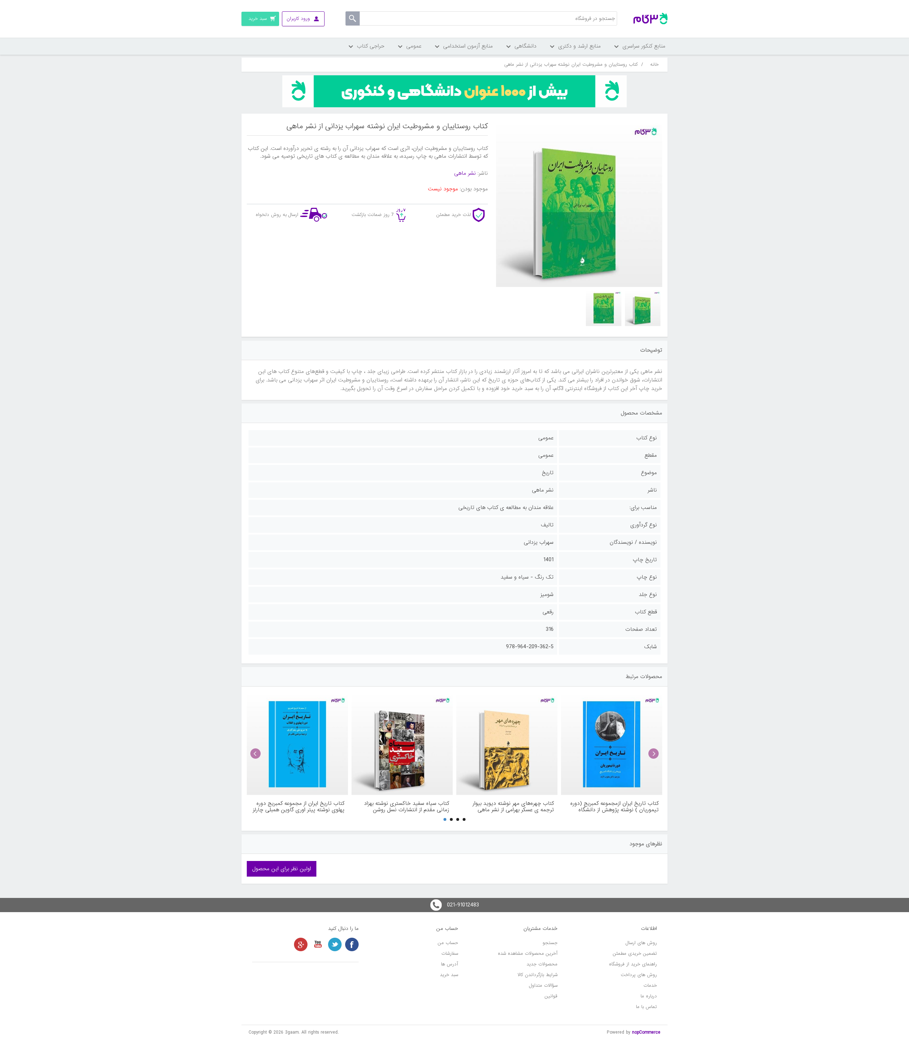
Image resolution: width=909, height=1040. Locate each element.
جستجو (550, 942)
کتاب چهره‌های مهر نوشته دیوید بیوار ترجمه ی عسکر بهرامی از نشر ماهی (513, 806)
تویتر (335, 944)
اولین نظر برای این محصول (281, 869)
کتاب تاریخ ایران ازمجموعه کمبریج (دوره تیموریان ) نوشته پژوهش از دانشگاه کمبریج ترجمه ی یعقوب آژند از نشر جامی (612, 806)
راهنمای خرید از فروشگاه (633, 964)
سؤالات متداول (543, 985)
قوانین (551, 996)
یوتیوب (318, 944)
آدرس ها (449, 964)
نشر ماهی (465, 173)
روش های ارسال (641, 942)
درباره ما (649, 996)
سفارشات (449, 953)
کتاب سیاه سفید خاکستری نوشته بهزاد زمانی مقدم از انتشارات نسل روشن (406, 806)
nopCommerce (646, 1032)
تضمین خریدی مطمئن (635, 953)
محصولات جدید (542, 964)
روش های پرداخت (639, 974)
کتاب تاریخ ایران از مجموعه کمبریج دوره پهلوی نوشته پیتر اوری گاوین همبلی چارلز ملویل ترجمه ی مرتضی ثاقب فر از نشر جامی (298, 806)
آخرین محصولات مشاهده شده (527, 953)
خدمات (650, 985)
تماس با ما (646, 1006)
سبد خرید (449, 974)
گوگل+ (300, 944)
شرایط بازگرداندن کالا (537, 974)
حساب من (448, 942)
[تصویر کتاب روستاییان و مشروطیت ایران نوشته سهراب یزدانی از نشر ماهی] (642, 308)
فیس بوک (352, 944)
